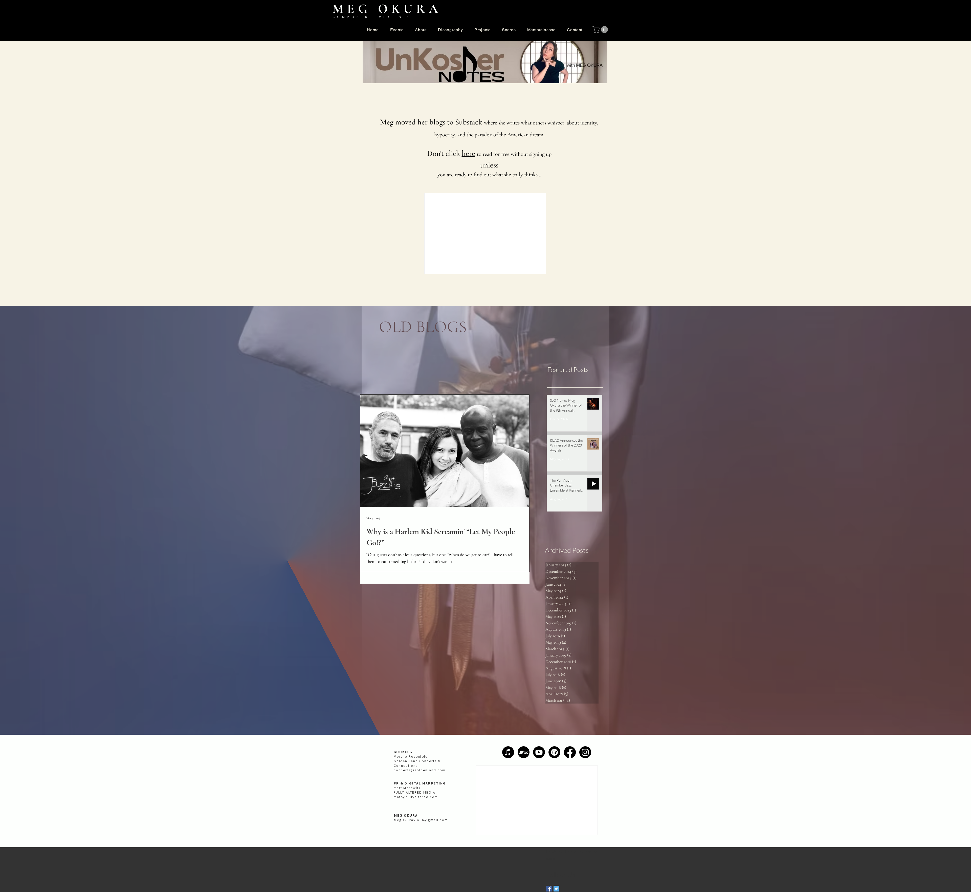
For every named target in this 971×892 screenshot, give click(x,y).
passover (592, 851)
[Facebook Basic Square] (549, 888)
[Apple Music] (508, 752)
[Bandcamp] (523, 752)
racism (550, 858)
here (468, 153)
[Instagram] (585, 752)
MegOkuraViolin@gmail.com (421, 820)
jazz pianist (554, 851)
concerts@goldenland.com (420, 770)
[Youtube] (539, 752)
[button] (420, 30)
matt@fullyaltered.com (416, 797)
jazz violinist (574, 851)
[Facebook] (570, 752)
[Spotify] (554, 752)
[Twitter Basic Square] (556, 888)
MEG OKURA (387, 8)
